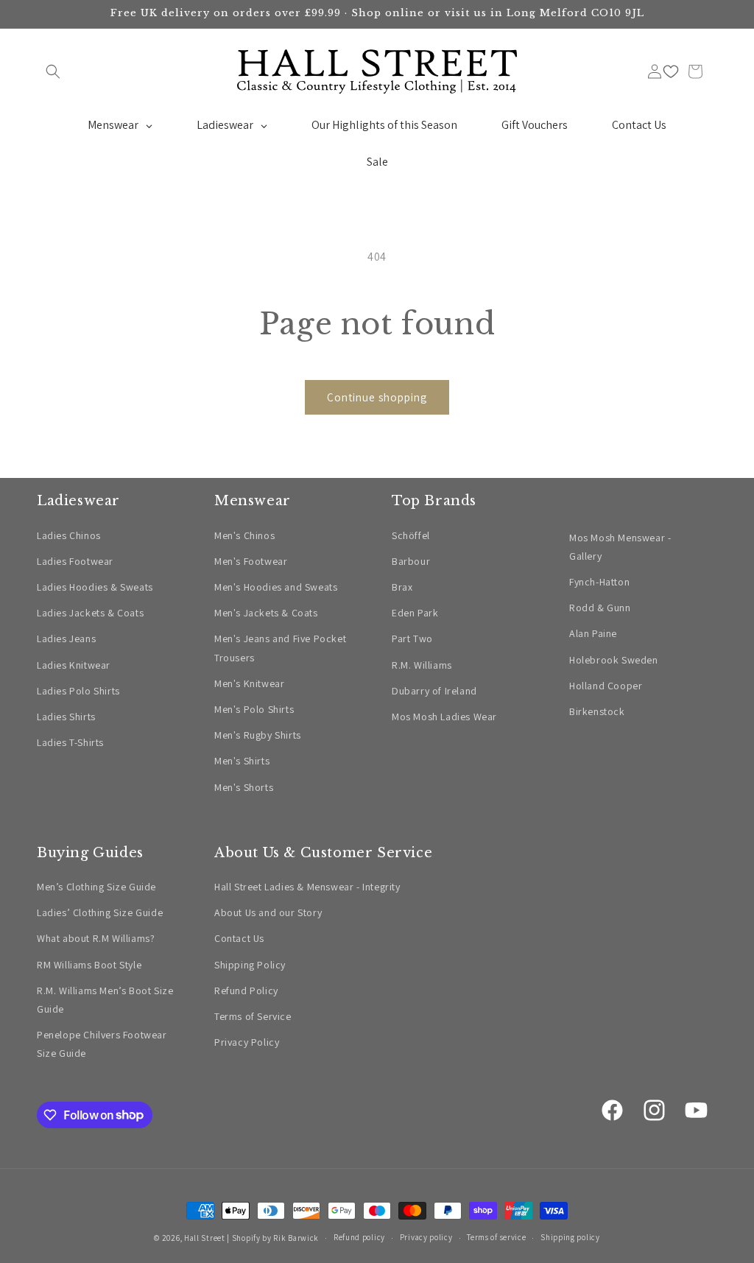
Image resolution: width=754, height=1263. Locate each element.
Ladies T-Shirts (70, 742)
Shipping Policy (250, 964)
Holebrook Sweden (613, 659)
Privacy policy (426, 1237)
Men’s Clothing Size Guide (96, 886)
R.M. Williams (422, 665)
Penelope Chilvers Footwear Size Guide (102, 1044)
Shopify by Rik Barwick (275, 1238)
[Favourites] (671, 71)
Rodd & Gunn (600, 607)
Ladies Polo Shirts (78, 690)
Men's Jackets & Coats (266, 612)
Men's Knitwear (249, 683)
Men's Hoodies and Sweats (275, 587)
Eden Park (415, 612)
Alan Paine (593, 633)
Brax (402, 587)
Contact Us (239, 938)
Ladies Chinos (69, 535)
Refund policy (359, 1237)
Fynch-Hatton (599, 581)
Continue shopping (377, 397)
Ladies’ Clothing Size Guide (100, 912)
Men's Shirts (241, 760)
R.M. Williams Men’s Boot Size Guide (105, 1000)
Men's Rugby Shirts (257, 735)
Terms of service (496, 1237)
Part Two (412, 638)
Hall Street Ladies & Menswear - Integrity (307, 886)
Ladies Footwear (75, 561)
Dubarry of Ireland (434, 690)
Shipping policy (570, 1237)
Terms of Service (253, 1016)
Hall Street (204, 1238)
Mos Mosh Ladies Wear (444, 716)
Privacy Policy (246, 1042)
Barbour (411, 561)
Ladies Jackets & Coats (90, 612)
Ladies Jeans (66, 638)
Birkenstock (597, 711)
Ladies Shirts (66, 716)
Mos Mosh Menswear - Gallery (620, 547)
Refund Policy (246, 990)
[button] (53, 71)
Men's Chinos (244, 535)
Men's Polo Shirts (254, 709)
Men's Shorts (243, 787)
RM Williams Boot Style (89, 964)
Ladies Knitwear (73, 665)
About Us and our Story (268, 912)
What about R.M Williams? (96, 938)
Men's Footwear (250, 561)
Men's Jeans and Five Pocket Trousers (280, 648)
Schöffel (411, 535)
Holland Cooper (605, 685)
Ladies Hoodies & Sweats (95, 587)
